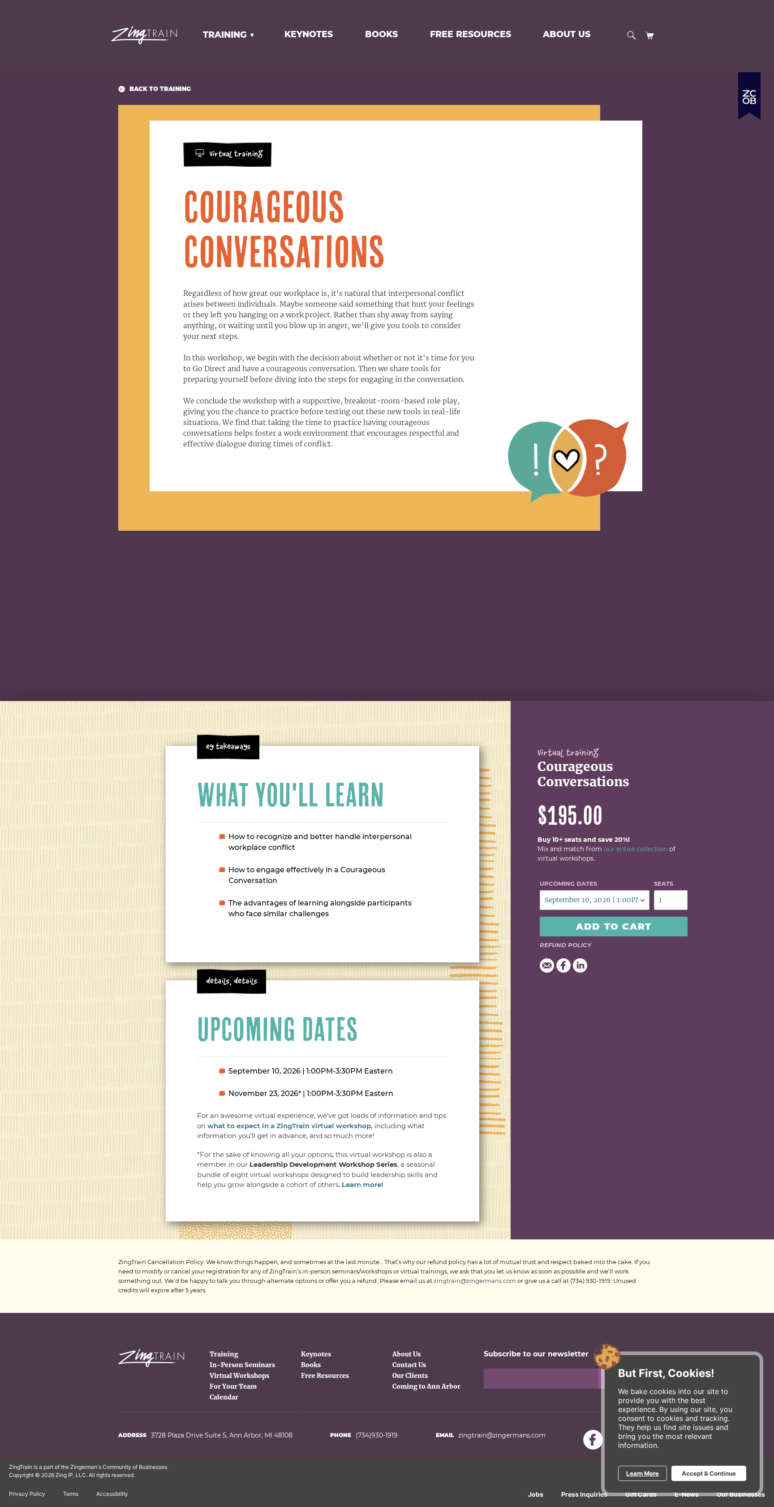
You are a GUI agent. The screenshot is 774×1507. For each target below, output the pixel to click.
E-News (687, 1494)
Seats (663, 883)
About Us (406, 1354)
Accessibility (112, 1493)
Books (311, 1365)
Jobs (535, 1494)
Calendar (224, 1397)
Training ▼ (228, 35)
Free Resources (325, 1376)
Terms (70, 1493)
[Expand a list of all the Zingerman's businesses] (749, 92)
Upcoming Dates (568, 883)
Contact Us (409, 1365)
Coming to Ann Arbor (426, 1386)
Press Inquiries (584, 1494)
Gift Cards (641, 1494)
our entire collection (635, 849)
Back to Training (160, 88)
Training (224, 1354)
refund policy (565, 944)
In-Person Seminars (242, 1365)
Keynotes (316, 1354)
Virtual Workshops (239, 1376)
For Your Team (233, 1386)
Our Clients (410, 1376)
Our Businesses (741, 1494)
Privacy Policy (27, 1493)
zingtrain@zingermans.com (475, 1280)
